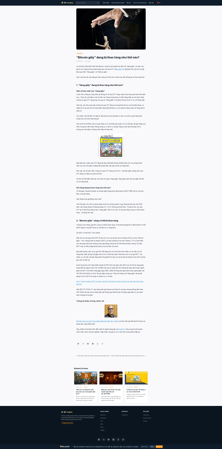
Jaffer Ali (121, 69)
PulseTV (122, 329)
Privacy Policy (147, 418)
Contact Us (125, 415)
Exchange (103, 418)
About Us (103, 415)
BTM (101, 424)
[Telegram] (88, 344)
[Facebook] (78, 344)
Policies (145, 421)
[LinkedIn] (93, 344)
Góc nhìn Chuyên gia (139, 2)
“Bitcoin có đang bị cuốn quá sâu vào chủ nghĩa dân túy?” (85, 392)
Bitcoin (129, 2)
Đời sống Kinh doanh (118, 2)
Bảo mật (151, 2)
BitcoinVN (106, 2)
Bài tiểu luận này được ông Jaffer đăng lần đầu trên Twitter (97, 321)
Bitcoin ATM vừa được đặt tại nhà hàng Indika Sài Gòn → (128, 355)
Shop (101, 427)
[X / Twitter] (83, 344)
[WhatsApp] (98, 344)
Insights (102, 430)
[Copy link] (102, 344)
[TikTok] (118, 439)
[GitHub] (123, 439)
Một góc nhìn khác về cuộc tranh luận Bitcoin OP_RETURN (111, 392)
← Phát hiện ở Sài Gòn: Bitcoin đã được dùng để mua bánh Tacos (93, 355)
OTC (101, 421)
